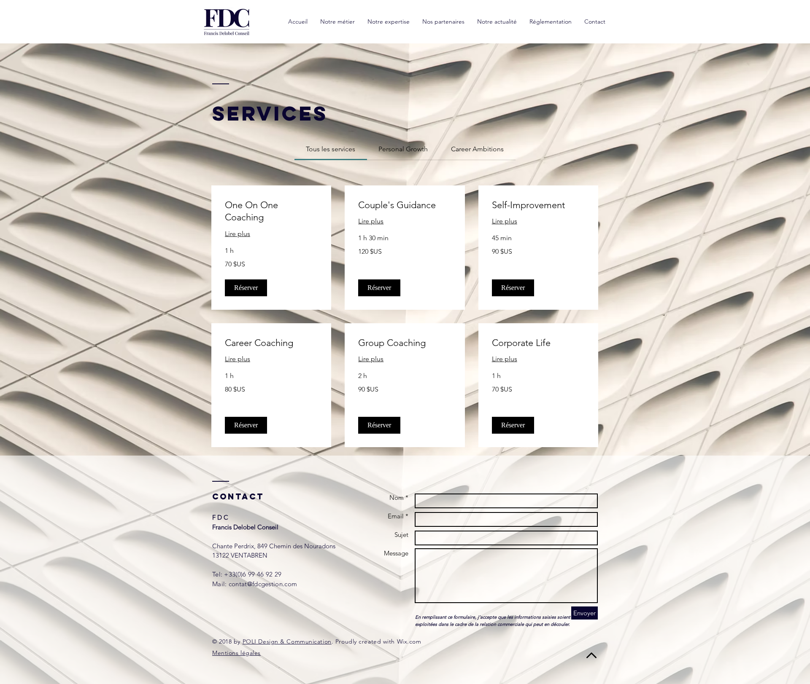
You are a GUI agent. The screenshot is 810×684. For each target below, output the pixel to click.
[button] (246, 287)
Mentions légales (236, 653)
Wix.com (409, 641)
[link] (330, 149)
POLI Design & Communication (287, 641)
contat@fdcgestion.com (263, 584)
